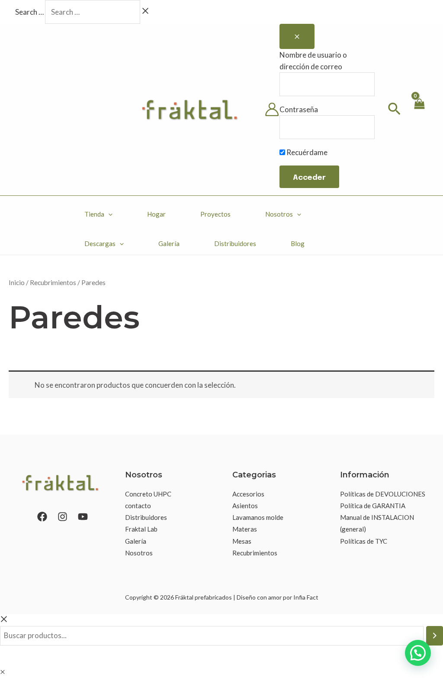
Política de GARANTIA (372, 505)
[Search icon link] (394, 110)
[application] (108, 214)
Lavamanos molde (257, 517)
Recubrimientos (53, 282)
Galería (169, 243)
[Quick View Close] (2, 671)
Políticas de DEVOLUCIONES (382, 494)
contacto (138, 505)
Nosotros (279, 214)
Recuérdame (306, 152)
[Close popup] (297, 36)
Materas (244, 529)
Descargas (100, 243)
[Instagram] (62, 517)
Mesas (241, 541)
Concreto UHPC (148, 494)
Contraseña (298, 109)
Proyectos (215, 214)
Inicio (17, 282)
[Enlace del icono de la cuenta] (271, 109)
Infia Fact (305, 597)
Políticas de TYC (363, 541)
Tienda (94, 214)
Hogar (156, 214)
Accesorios (248, 494)
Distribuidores (235, 243)
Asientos (245, 505)
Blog (298, 243)
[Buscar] (434, 636)
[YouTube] (83, 517)
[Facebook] (42, 517)
